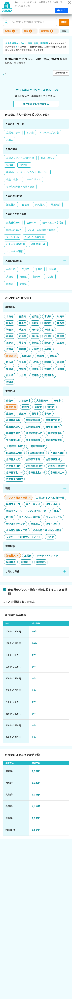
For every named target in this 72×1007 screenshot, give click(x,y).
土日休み (31, 222)
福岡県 (36, 276)
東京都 (52, 269)
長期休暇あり (13, 222)
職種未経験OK (13, 229)
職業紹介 (55, 204)
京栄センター (13, 132)
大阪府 (9, 276)
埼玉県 (23, 276)
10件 (34, 631)
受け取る (61, 10)
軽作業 (9, 165)
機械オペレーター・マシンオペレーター (27, 172)
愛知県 (25, 269)
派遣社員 (11, 204)
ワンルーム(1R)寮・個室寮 (41, 229)
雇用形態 (46, 31)
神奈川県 (11, 269)
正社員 (25, 204)
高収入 (9, 139)
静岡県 (23, 283)
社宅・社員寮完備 (34, 237)
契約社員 (40, 204)
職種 (27, 31)
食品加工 (24, 165)
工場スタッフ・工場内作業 (20, 157)
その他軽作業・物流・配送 (20, 186)
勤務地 (9, 31)
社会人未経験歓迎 (15, 244)
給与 (64, 31)
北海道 (49, 276)
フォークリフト (32, 179)
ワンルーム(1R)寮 (49, 132)
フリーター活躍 (14, 251)
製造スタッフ (48, 157)
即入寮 (30, 132)
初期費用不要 (38, 244)
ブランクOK (12, 237)
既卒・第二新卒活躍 (52, 222)
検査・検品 (12, 179)
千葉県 (38, 269)
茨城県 (9, 283)
